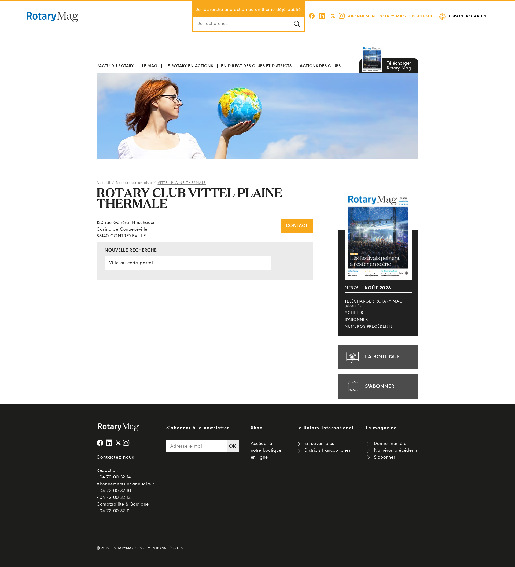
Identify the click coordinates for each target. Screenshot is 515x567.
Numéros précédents (369, 327)
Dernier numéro (390, 443)
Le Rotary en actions (189, 66)
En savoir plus (319, 443)
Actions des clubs (320, 66)
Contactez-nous (115, 457)
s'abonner (380, 386)
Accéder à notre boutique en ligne (266, 450)
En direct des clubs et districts (256, 66)
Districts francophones (327, 450)
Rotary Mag (52, 16)
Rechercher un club (134, 183)
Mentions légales (165, 548)
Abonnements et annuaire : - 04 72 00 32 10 (125, 488)
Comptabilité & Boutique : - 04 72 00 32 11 (124, 508)
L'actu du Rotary (115, 66)
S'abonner (356, 320)
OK (232, 446)
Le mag (149, 66)
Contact (297, 226)
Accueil (104, 183)
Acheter (354, 313)
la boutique (382, 357)
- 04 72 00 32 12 (114, 497)
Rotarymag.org (128, 548)
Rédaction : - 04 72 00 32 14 (114, 474)
